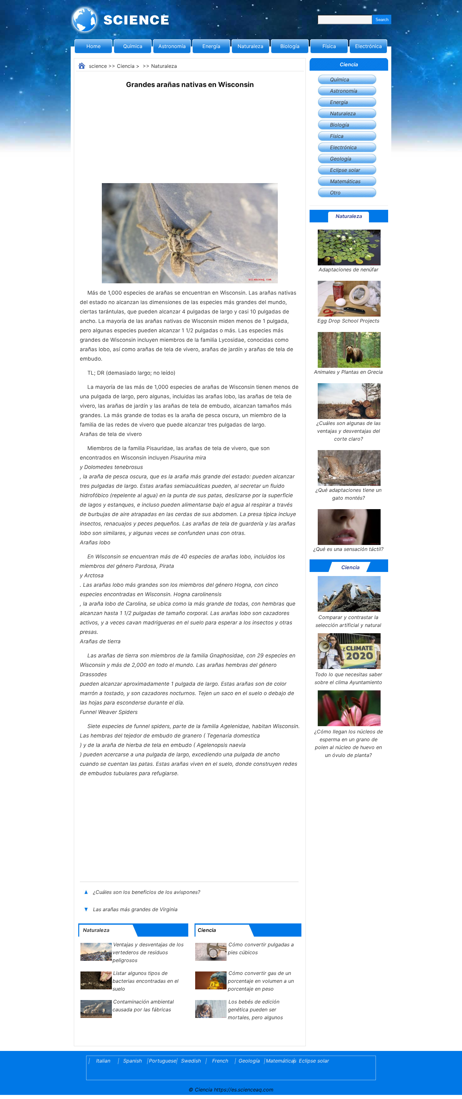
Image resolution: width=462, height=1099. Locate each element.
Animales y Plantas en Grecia (348, 372)
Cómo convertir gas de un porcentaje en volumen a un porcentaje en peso (261, 981)
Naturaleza (250, 46)
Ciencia (126, 66)
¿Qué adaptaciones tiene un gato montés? (349, 494)
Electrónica (368, 46)
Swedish (191, 1061)
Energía (211, 46)
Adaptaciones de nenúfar (348, 269)
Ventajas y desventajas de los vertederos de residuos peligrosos (148, 952)
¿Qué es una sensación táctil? (348, 549)
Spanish (132, 1061)
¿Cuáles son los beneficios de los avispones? (147, 892)
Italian (103, 1061)
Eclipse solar (345, 170)
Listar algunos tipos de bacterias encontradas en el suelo (146, 981)
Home (93, 46)
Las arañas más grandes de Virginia (136, 909)
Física (329, 46)
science (98, 66)
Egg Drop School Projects (348, 321)
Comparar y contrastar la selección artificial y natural (348, 621)
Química (132, 46)
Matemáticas (345, 181)
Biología (290, 46)
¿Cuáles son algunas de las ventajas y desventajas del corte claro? (348, 431)
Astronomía (172, 46)
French (220, 1061)
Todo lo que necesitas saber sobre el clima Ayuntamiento (348, 678)
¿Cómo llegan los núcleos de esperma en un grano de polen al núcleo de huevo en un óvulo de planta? (348, 743)
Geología (340, 158)
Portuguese (161, 1061)
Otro (335, 192)
